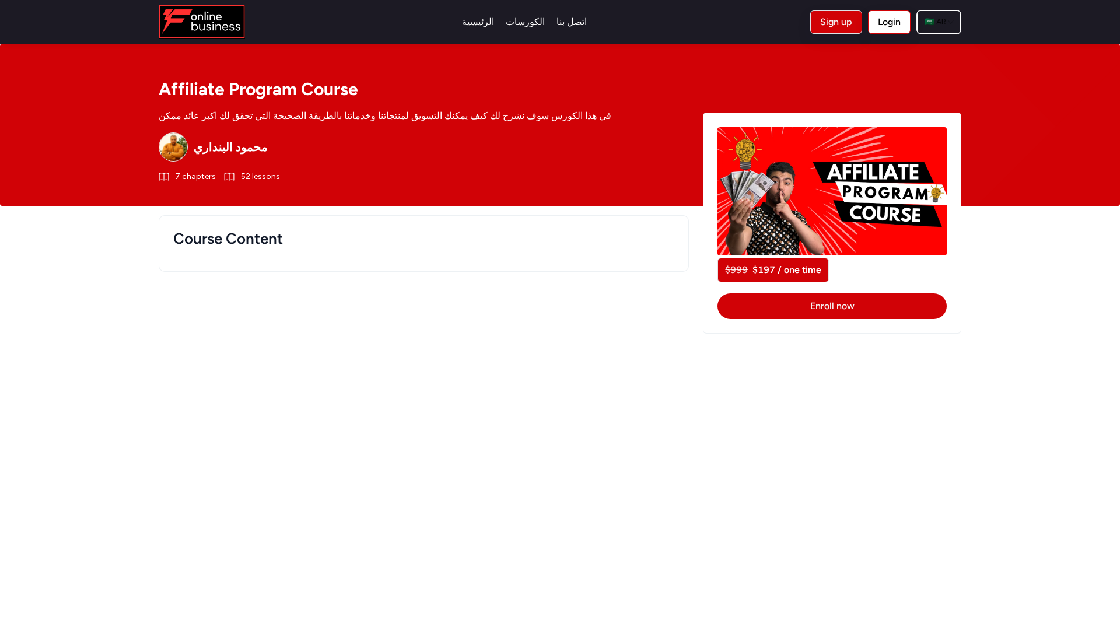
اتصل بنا (571, 21)
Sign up (836, 21)
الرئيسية (478, 21)
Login (889, 21)
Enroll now (832, 306)
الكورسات (525, 21)
